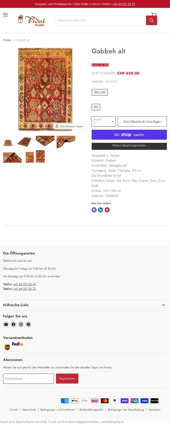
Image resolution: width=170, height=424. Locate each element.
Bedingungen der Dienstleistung (126, 410)
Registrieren (67, 378)
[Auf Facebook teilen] (94, 209)
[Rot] (96, 111)
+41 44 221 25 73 (124, 4)
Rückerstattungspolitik (91, 410)
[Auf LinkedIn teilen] (100, 209)
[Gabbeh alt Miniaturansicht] (8, 142)
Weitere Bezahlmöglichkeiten (129, 145)
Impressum (154, 410)
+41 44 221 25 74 (24, 284)
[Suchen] (151, 20)
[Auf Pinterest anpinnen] (107, 209)
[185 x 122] (100, 96)
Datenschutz (29, 410)
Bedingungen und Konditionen (57, 410)
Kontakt (14, 410)
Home (7, 40)
